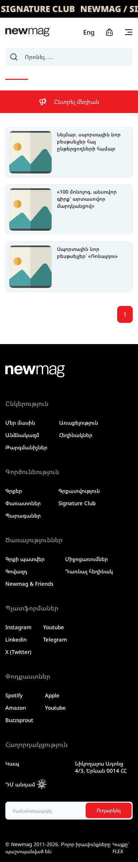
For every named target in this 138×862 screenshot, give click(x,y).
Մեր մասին (20, 422)
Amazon (15, 707)
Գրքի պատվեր (25, 558)
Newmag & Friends (29, 583)
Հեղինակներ (75, 434)
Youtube (53, 627)
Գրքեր (13, 490)
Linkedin (16, 639)
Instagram (18, 627)
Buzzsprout (19, 720)
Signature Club (77, 503)
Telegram (55, 639)
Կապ (12, 763)
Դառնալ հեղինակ (89, 571)
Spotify (14, 695)
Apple (52, 695)
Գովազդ (16, 571)
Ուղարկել (109, 810)
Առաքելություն (78, 422)
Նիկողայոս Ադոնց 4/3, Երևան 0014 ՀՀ (101, 767)
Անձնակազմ (22, 434)
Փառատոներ (23, 503)
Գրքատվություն (79, 490)
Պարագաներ (23, 515)
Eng (88, 32)
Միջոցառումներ (86, 558)
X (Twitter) (18, 651)
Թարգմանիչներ (26, 447)
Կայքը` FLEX (121, 848)
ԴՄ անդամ (20, 784)
